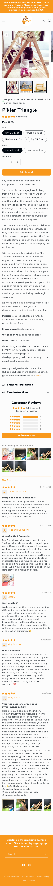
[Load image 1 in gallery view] (12, 87)
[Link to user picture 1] (8, 579)
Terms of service (28, 881)
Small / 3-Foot (34, 133)
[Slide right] (50, 88)
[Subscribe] (45, 854)
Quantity (6, 156)
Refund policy (28, 876)
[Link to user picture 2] (22, 805)
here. (39, 375)
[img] (9, 487)
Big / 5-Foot (37, 139)
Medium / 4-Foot (14, 139)
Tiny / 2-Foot (12, 133)
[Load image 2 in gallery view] (26, 87)
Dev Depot (15, 876)
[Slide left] (3, 88)
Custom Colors (35, 150)
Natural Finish (12, 150)
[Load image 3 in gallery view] (40, 87)
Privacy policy (43, 876)
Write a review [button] (26, 435)
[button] (3, 20)
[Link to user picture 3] (36, 805)
